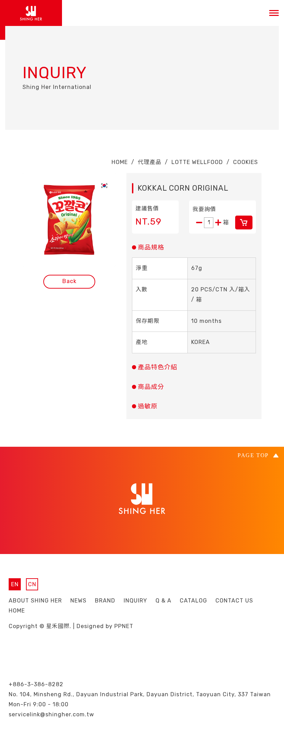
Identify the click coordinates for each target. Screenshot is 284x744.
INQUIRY (135, 600)
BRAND (105, 600)
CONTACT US (234, 600)
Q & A (163, 600)
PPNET (123, 626)
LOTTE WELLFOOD (197, 162)
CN (32, 584)
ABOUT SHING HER (35, 600)
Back (69, 281)
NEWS (78, 600)
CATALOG (193, 600)
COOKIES (245, 162)
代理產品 (149, 162)
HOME (120, 162)
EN (15, 584)
